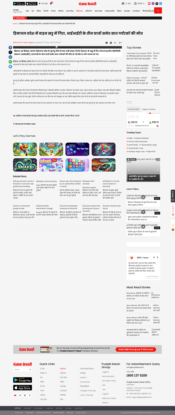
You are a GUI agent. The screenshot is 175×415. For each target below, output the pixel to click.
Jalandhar (78, 406)
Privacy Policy (81, 410)
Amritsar (68, 406)
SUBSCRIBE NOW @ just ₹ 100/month (136, 346)
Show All (129, 102)
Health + (83, 375)
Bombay (59, 406)
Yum (104, 387)
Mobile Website (58, 410)
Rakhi (130, 138)
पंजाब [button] (53, 11)
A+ (120, 42)
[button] (129, 170)
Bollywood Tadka (109, 396)
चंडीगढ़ (42, 392)
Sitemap (70, 410)
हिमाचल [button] (79, 11)
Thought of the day (88, 388)
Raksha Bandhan (141, 138)
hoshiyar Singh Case (136, 151)
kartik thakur (132, 145)
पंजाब (42, 388)
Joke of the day (86, 392)
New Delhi (27, 406)
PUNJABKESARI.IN (140, 410)
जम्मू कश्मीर (110, 11)
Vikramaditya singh (148, 145)
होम (27, 11)
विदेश (42, 379)
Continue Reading (152, 274)
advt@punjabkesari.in (135, 365)
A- (115, 42)
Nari (103, 382)
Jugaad (105, 391)
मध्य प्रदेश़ (98, 11)
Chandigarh (38, 406)
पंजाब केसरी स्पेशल (87, 366)
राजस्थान (63, 388)
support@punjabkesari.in (142, 395)
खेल (61, 397)
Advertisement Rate (43, 410)
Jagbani (105, 369)
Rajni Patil (150, 151)
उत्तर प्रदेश (70, 11)
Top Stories (134, 47)
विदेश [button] (39, 11)
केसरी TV (43, 370)
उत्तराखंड (63, 384)
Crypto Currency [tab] (148, 109)
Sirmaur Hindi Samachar (137, 141)
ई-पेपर (42, 366)
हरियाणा (63, 370)
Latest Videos (133, 189)
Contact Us (19, 410)
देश (41, 375)
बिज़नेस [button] (145, 11)
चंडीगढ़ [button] (60, 11)
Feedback (29, 410)
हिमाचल (63, 366)
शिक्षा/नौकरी (84, 384)
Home (15, 24)
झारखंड (127, 11)
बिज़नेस (63, 392)
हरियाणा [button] (88, 11)
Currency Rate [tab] (133, 109)
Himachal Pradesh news (24, 124)
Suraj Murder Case (135, 148)
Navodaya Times (109, 378)
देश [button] (33, 11)
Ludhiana (49, 406)
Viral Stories (85, 379)
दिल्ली (46, 11)
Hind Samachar (108, 374)
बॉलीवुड (83, 370)
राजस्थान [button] (136, 11)
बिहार (119, 11)
